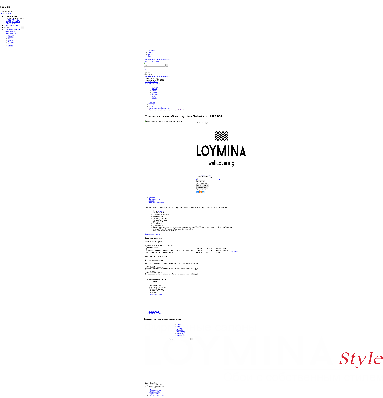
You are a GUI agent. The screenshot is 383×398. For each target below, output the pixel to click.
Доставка (151, 54)
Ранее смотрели (155, 313)
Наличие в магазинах (156, 202)
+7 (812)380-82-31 (12, 20)
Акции (179, 324)
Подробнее (234, 251)
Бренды (179, 328)
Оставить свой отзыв (152, 234)
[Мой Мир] (203, 192)
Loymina (11, 35)
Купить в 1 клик (202, 185)
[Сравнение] (210, 177)
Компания (151, 51)
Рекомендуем (154, 312)
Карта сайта (181, 335)
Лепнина (11, 42)
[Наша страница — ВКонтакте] (169, 341)
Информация (181, 331)
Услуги (10, 46)
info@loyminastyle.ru (13, 22)
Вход (7, 25)
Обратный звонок (12, 23)
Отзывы (151, 201)
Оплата (150, 52)
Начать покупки (5, 13)
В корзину (201, 181)
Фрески (10, 38)
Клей (10, 44)
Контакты (180, 333)
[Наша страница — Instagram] (170, 341)
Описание (152, 197)
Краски (10, 40)
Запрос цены (202, 188)
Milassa (10, 37)
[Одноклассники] (200, 192)
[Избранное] (211, 177)
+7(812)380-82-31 (163, 59)
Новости (151, 56)
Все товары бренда (203, 175)
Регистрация (14, 25)
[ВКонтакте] (197, 192)
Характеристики (154, 199)
